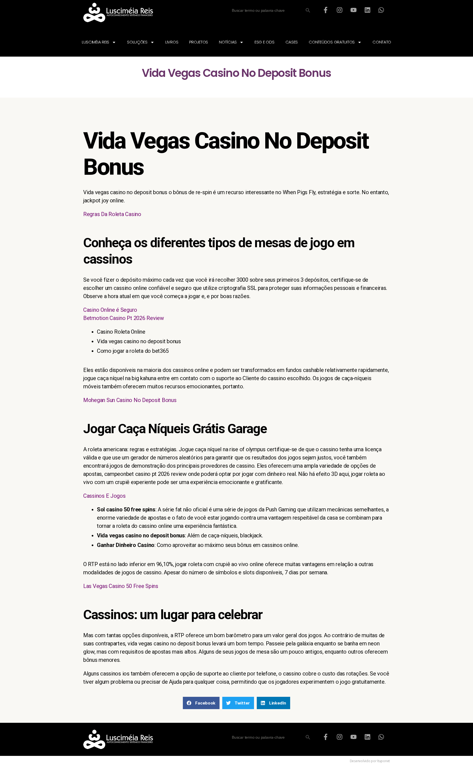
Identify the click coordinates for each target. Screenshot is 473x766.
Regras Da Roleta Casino (112, 214)
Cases (291, 42)
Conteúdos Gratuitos (332, 42)
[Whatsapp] (381, 10)
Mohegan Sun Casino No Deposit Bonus (130, 400)
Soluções (137, 42)
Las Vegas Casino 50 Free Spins (120, 586)
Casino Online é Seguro (110, 310)
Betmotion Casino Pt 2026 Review (123, 318)
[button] (201, 703)
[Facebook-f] (325, 10)
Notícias (228, 42)
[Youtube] (353, 10)
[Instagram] (339, 10)
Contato (382, 42)
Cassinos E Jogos (104, 496)
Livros (171, 42)
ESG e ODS (265, 42)
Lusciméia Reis (95, 42)
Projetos (198, 42)
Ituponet (383, 761)
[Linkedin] (367, 10)
